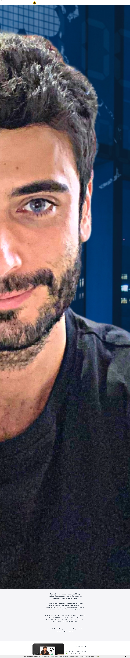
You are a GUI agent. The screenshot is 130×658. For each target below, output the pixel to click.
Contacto (87, 2)
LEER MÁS (97, 656)
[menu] (90, 2)
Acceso (95, 2)
